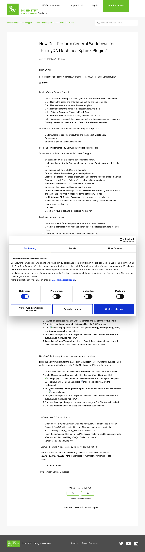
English (42, 13)
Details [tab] (72, 248)
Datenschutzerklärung (63, 280)
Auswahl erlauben (72, 309)
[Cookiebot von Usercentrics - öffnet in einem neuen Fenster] (121, 240)
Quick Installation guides (64, 23)
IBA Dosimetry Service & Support (19, 23)
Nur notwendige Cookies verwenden (31, 309)
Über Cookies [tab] (115, 248)
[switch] (57, 296)
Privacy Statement (90, 543)
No (88, 493)
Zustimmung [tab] (30, 248)
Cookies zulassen (114, 309)
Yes (73, 493)
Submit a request (91, 507)
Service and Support (44, 23)
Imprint (74, 543)
